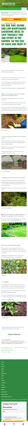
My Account (4, 424)
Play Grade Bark (6, 107)
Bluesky (3, 389)
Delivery (3, 366)
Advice (2, 368)
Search (14, 424)
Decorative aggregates (7, 136)
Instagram (3, 387)
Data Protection (4, 394)
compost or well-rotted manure (7, 287)
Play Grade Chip (14, 107)
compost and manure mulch (14, 340)
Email (4, 411)
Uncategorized (7, 339)
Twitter (2, 385)
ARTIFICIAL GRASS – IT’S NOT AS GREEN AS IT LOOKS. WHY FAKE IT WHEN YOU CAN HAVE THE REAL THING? (7, 350)
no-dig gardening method (18, 343)
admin (14, 23)
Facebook (3, 382)
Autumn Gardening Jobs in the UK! (20, 348)
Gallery (2, 375)
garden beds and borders (10, 342)
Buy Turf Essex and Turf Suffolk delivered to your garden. (9, 4)
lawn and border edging (20, 342)
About (2, 364)
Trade (2, 371)
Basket (21, 423)
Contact (3, 380)
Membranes (3, 373)
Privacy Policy (4, 391)
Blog (7, 12)
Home (4, 12)
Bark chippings (6, 94)
